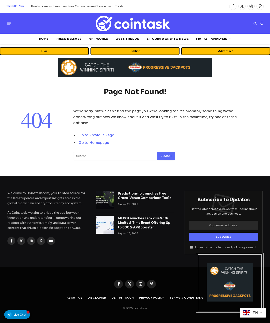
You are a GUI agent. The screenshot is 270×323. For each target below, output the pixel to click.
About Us (74, 297)
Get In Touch (123, 297)
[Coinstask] (135, 23)
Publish (135, 51)
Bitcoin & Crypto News (168, 39)
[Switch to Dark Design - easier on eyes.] (261, 23)
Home (44, 39)
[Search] (255, 23)
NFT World (98, 39)
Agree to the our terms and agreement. (225, 247)
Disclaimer (97, 297)
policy (236, 247)
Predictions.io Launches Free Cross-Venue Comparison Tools (144, 195)
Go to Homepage (93, 142)
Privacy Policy (151, 297)
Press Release (68, 39)
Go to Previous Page (96, 135)
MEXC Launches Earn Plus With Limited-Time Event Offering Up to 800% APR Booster (78, 6)
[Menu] (9, 23)
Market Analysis (211, 39)
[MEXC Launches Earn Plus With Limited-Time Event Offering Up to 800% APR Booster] (105, 225)
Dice (44, 51)
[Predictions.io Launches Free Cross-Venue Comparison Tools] (105, 200)
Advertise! (225, 51)
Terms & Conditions (186, 297)
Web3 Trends (127, 39)
